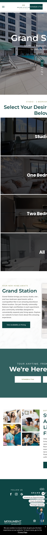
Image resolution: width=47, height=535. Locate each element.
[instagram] (16, 494)
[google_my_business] (22, 494)
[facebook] (11, 494)
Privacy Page (22, 532)
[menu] (3, 7)
